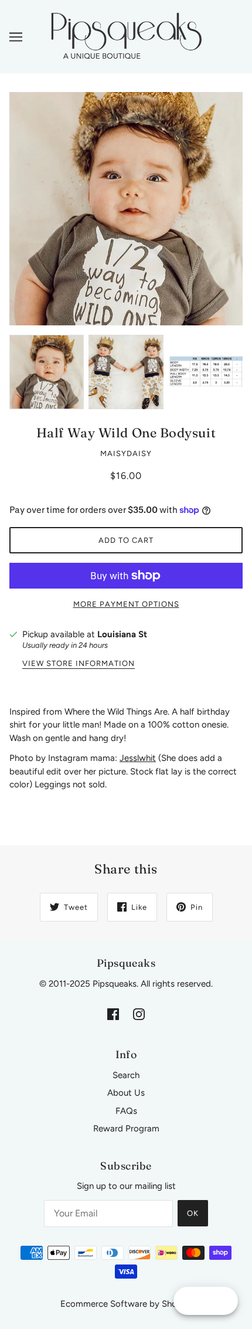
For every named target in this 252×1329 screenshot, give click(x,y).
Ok (193, 1213)
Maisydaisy (126, 453)
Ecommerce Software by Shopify (126, 1304)
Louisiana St (122, 634)
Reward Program (126, 1128)
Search (126, 1075)
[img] (113, 1013)
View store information (78, 664)
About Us (126, 1092)
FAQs (126, 1111)
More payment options (126, 604)
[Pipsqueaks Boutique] (126, 35)
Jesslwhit (138, 758)
